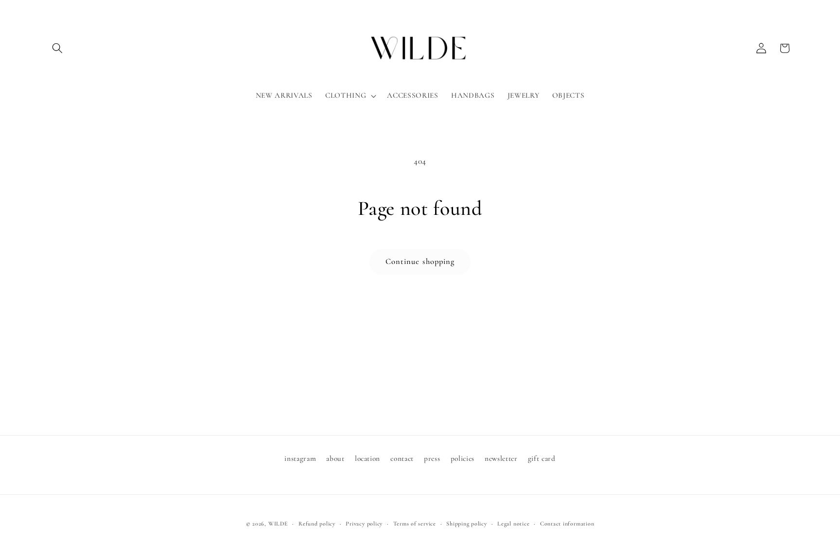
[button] (57, 48)
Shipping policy (466, 523)
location (367, 458)
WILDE (278, 523)
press (432, 458)
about (335, 458)
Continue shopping (420, 261)
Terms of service (414, 523)
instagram (300, 458)
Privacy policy (364, 523)
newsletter (501, 458)
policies (462, 458)
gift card (542, 458)
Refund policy (316, 523)
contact (402, 458)
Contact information (567, 523)
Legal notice (513, 523)
